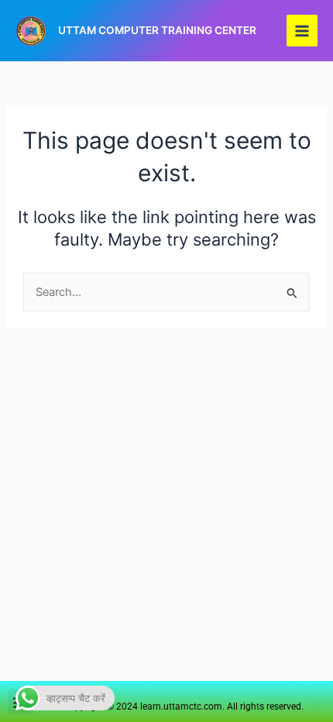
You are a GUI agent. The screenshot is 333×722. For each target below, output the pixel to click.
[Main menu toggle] (302, 30)
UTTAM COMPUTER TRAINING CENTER (157, 30)
